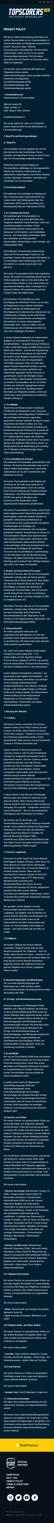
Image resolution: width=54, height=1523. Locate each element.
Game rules (12, 1474)
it (51, 2)
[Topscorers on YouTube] (27, 1497)
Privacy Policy (14, 1481)
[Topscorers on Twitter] (18, 1497)
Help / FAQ (11, 1478)
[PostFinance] (27, 1445)
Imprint (10, 1487)
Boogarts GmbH (34, 1515)
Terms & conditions (17, 1484)
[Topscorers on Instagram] (10, 1497)
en (40, 2)
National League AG (15, 1515)
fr (48, 2)
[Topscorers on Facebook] (35, 1497)
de (44, 2)
